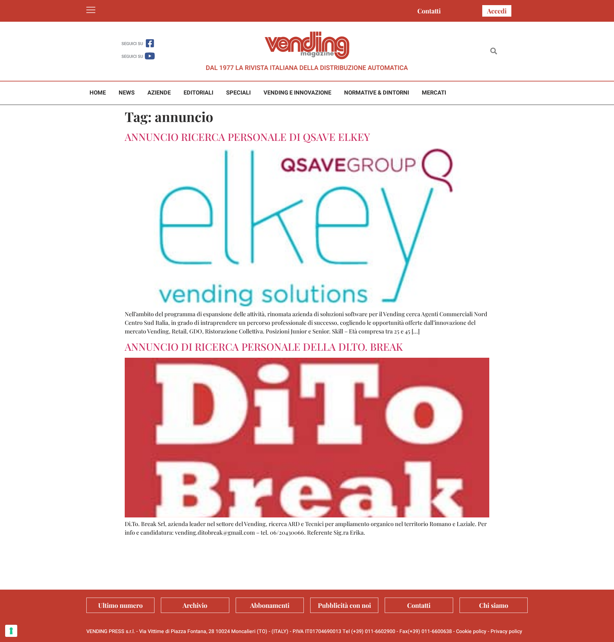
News (127, 92)
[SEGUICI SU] (149, 43)
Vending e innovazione (297, 92)
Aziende (159, 92)
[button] (493, 51)
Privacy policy (506, 631)
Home (98, 92)
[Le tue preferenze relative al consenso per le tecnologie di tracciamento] (11, 631)
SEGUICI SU (132, 44)
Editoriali (198, 92)
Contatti (429, 10)
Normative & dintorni (376, 92)
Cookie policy (471, 631)
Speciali (238, 92)
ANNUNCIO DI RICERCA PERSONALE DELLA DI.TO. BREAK (264, 346)
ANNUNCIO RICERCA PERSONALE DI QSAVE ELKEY (247, 136)
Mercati (434, 92)
